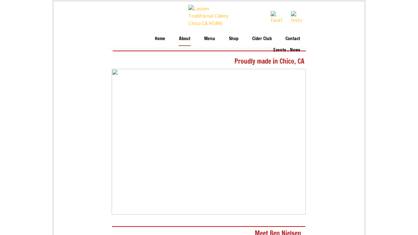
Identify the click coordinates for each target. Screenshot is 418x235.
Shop (233, 39)
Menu (209, 39)
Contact (292, 39)
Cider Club (262, 39)
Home (160, 39)
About (184, 39)
